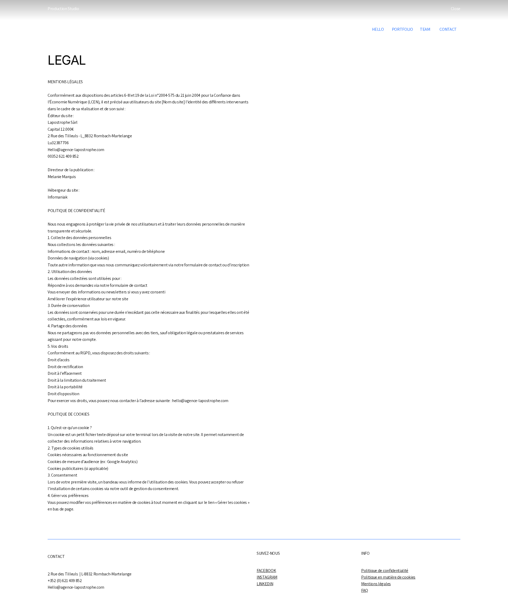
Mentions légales (376, 584)
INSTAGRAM (267, 577)
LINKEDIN (265, 584)
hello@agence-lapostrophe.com (200, 400)
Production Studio (63, 8)
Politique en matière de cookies (388, 577)
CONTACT (447, 29)
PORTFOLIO (402, 29)
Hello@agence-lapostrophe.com (76, 149)
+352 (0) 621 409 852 (65, 580)
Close (455, 8)
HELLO (378, 29)
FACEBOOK (266, 570)
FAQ (364, 590)
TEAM (425, 29)
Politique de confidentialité (384, 570)
